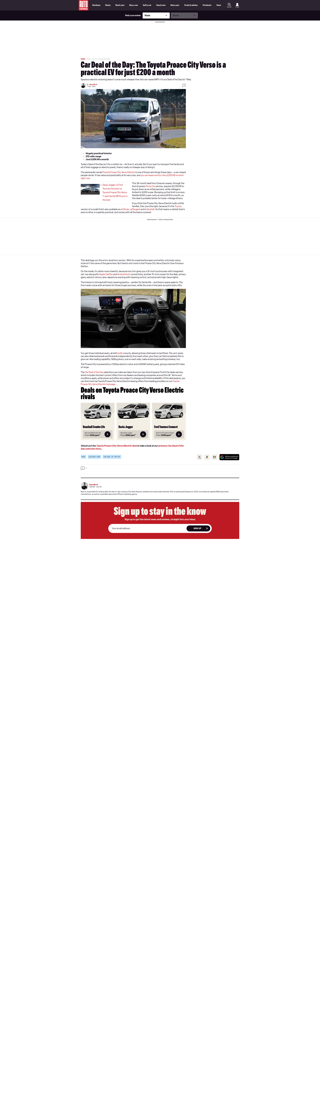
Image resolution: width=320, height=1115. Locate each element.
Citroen (126, 209)
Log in (237, 7)
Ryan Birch (93, 84)
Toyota (178, 206)
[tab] (160, 469)
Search (229, 7)
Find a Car (150, 186)
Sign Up (197, 528)
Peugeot (136, 209)
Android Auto (123, 274)
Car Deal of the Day (94, 372)
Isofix (120, 353)
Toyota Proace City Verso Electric (119, 172)
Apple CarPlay (106, 274)
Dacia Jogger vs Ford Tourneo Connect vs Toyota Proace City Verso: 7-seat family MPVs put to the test (115, 192)
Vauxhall (150, 209)
